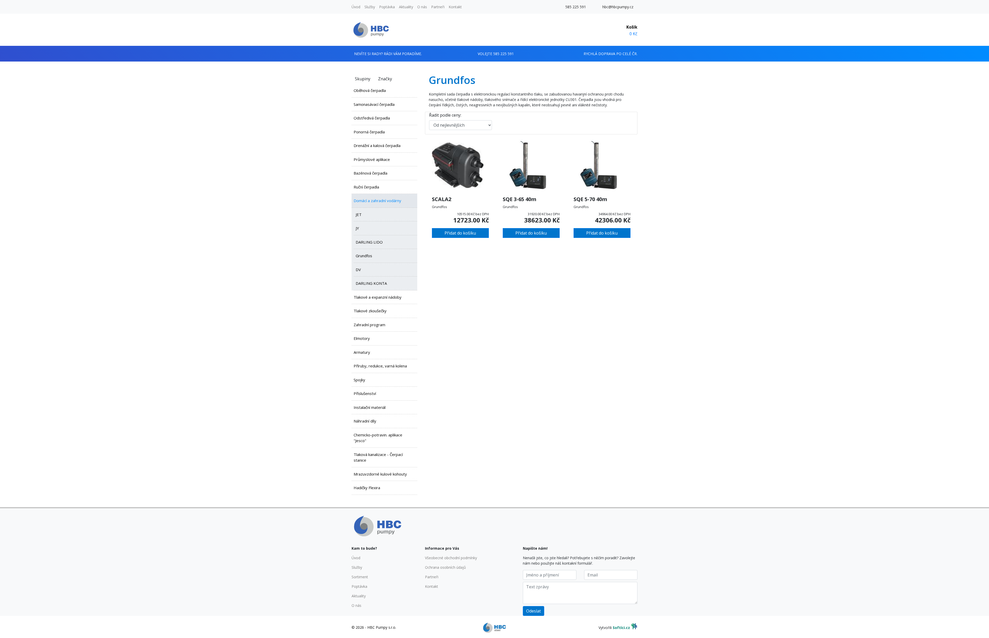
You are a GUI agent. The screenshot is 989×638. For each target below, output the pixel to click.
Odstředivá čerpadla (372, 117)
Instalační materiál (370, 407)
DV (358, 269)
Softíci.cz (621, 627)
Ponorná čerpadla (369, 131)
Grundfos (364, 255)
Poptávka (387, 6)
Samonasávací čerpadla (374, 104)
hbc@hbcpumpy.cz (617, 6)
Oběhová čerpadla (370, 90)
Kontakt (455, 6)
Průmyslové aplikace (372, 159)
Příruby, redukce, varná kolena (380, 365)
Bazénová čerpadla (370, 173)
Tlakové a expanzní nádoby (378, 297)
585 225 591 (575, 6)
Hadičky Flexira (367, 487)
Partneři (438, 6)
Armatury (362, 352)
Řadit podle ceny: (445, 115)
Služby (369, 6)
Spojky (359, 379)
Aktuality (406, 6)
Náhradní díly (365, 421)
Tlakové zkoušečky (370, 310)
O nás (422, 6)
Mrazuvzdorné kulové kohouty (380, 474)
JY (357, 228)
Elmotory (362, 338)
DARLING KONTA (371, 283)
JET (359, 214)
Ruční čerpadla (366, 186)
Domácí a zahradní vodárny (377, 200)
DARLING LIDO (369, 242)
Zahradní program (369, 324)
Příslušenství (365, 393)
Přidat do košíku (460, 233)
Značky (385, 79)
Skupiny (362, 79)
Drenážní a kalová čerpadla (377, 145)
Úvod (356, 6)
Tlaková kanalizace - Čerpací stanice (378, 457)
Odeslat (533, 611)
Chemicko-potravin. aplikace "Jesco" (378, 437)
